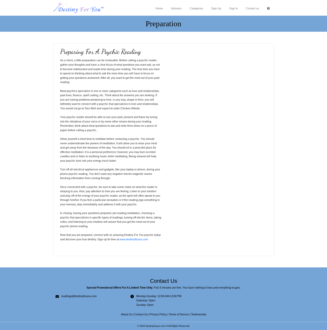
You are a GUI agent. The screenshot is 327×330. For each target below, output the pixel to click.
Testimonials (198, 314)
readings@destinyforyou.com (79, 296)
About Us (126, 314)
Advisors (176, 8)
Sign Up (216, 8)
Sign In (233, 8)
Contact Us (141, 314)
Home (159, 8)
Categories (196, 8)
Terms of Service (179, 314)
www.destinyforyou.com (133, 239)
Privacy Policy (158, 314)
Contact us (252, 8)
